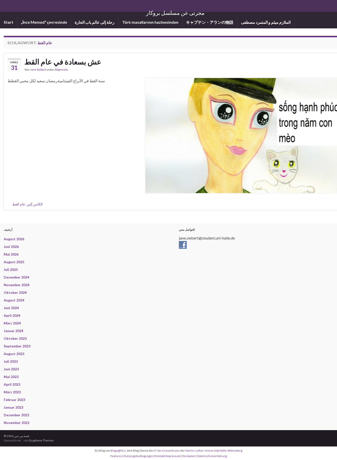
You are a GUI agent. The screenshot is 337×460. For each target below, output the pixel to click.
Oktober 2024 (15, 292)
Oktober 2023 (15, 338)
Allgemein (61, 69)
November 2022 (16, 422)
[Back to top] (326, 449)
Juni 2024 (11, 308)
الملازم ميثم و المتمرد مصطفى (266, 22)
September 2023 (17, 346)
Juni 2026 (11, 246)
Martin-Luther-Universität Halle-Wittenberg (213, 450)
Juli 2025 (11, 269)
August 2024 (14, 300)
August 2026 (14, 239)
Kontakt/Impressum (167, 456)
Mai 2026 (11, 254)
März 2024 (12, 323)
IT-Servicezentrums (167, 450)
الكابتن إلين (35, 204)
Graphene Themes (41, 440)
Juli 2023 (11, 361)
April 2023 (12, 384)
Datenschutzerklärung (212, 456)
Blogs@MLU (118, 450)
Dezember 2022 (16, 415)
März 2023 (12, 392)
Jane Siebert (38, 69)
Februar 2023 (14, 400)
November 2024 (16, 285)
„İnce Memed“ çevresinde (44, 22)
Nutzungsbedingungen (138, 456)
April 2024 (12, 315)
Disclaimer (189, 456)
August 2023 (14, 354)
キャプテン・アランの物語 (209, 22)
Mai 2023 (11, 377)
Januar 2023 (13, 407)
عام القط (18, 204)
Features (116, 456)
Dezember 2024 (16, 277)
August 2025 (14, 262)
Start (8, 22)
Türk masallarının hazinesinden (150, 22)
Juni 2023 (11, 369)
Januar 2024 (13, 331)
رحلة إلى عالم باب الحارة (94, 22)
